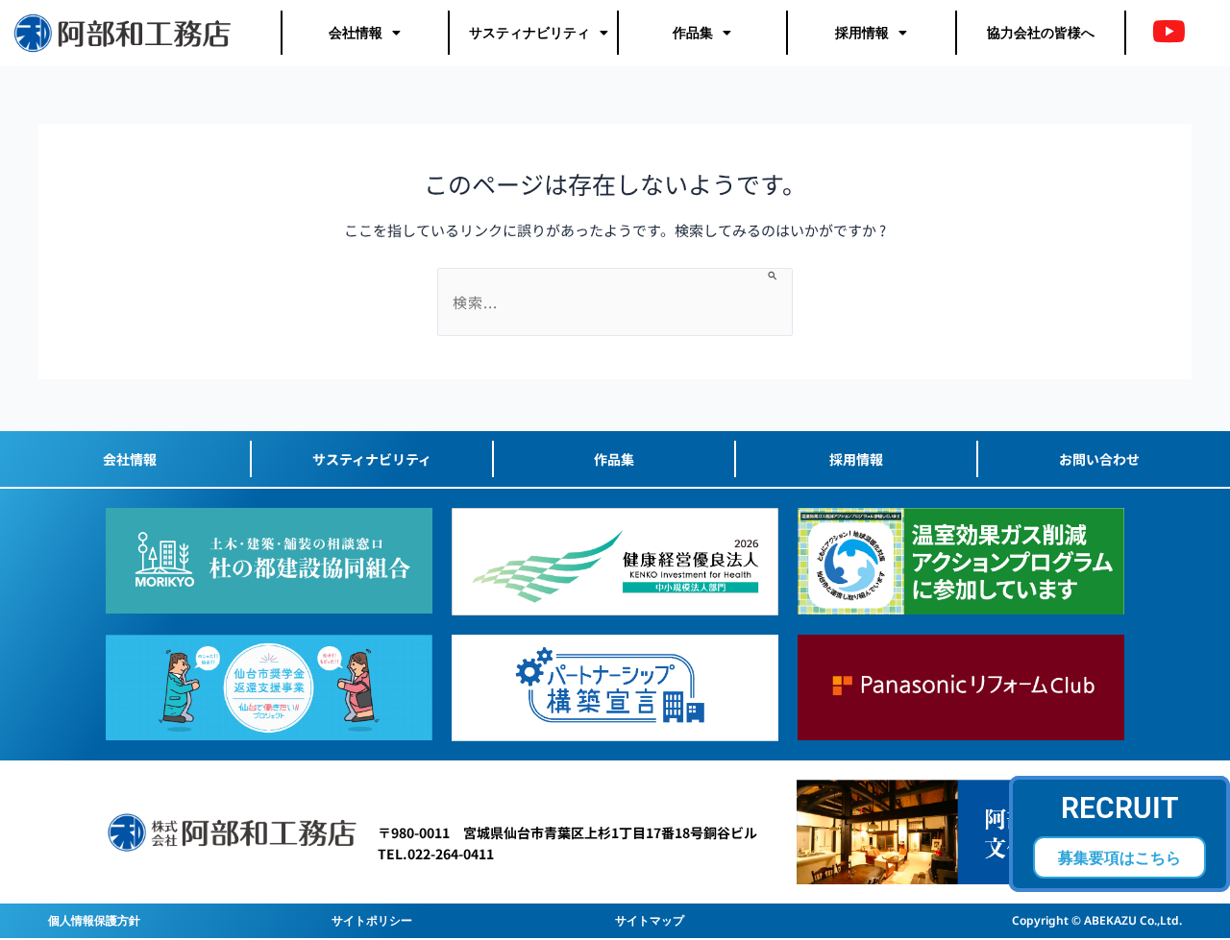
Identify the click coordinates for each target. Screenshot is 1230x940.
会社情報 (355, 32)
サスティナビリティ (529, 32)
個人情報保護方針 (94, 920)
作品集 (693, 32)
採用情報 (862, 32)
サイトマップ (649, 920)
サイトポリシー (372, 920)
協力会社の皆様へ (1041, 32)
